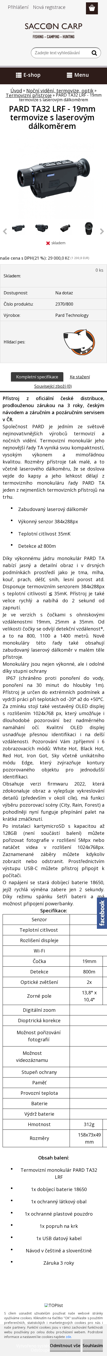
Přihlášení (18, 7)
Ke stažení (80, 377)
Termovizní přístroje (29, 95)
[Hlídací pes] (79, 342)
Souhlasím (93, 1345)
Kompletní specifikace (37, 377)
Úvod (16, 90)
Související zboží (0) (53, 386)
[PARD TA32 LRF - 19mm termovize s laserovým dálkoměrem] (53, 140)
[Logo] (53, 30)
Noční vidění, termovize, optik (59, 90)
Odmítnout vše (65, 1345)
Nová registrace (49, 7)
